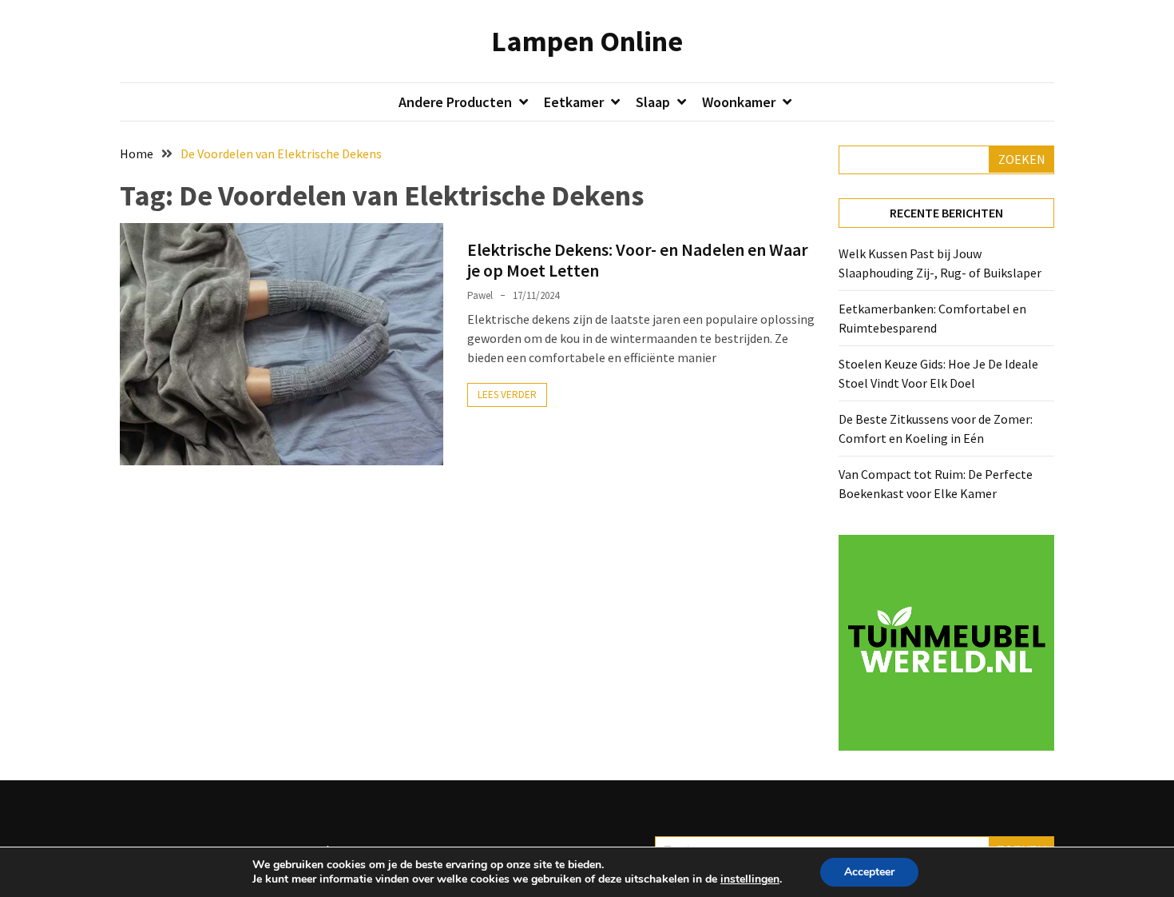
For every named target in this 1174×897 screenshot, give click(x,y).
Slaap (653, 102)
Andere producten (455, 102)
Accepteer (869, 871)
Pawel (480, 295)
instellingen (749, 879)
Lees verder (507, 394)
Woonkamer (738, 102)
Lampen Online (587, 41)
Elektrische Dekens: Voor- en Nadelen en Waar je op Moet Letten (637, 259)
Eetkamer (574, 102)
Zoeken (1021, 159)
